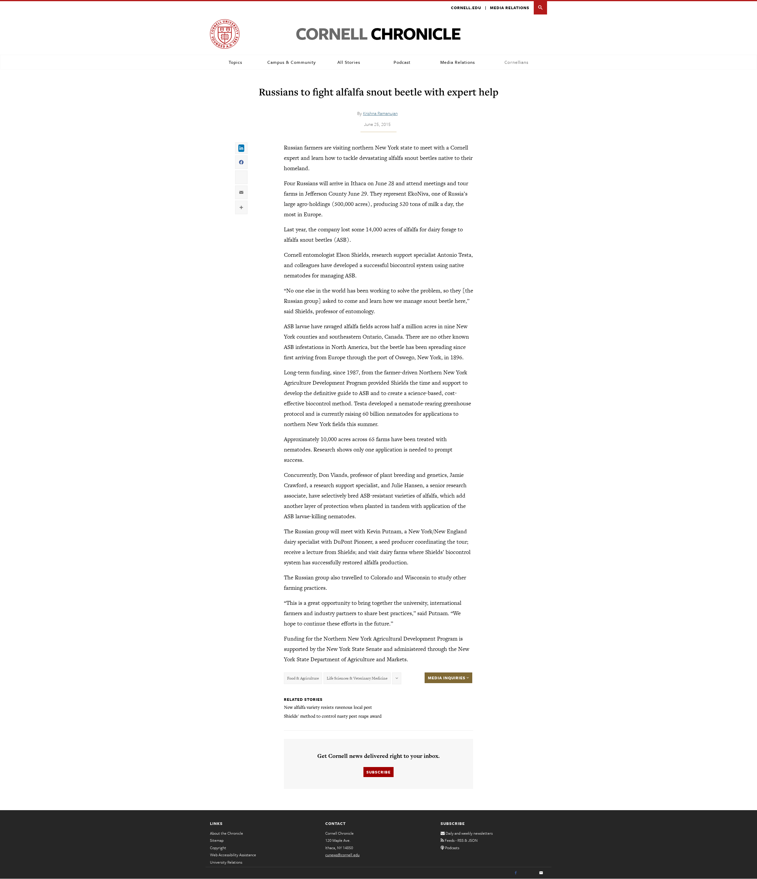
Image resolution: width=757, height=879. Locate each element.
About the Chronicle (226, 833)
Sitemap (217, 840)
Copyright (218, 848)
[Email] (541, 873)
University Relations (226, 862)
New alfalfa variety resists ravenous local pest (328, 707)
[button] (540, 7)
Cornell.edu (466, 8)
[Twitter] (528, 873)
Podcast (402, 62)
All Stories (348, 62)
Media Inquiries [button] (447, 678)
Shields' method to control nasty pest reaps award (332, 716)
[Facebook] (516, 873)
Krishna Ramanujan (380, 113)
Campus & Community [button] (291, 62)
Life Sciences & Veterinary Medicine (357, 678)
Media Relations (509, 8)
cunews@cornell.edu (342, 855)
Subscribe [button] (378, 772)
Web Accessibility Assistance (233, 855)
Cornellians (516, 62)
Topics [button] (235, 62)
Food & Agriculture (303, 678)
